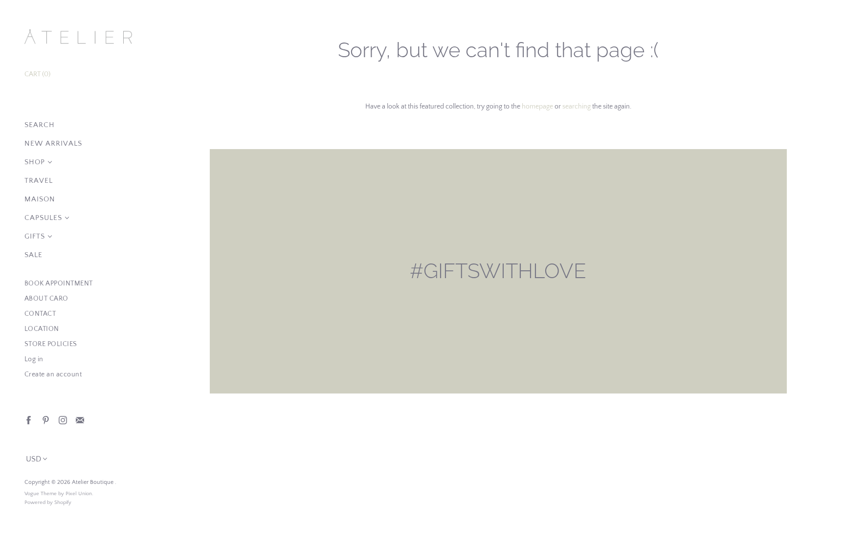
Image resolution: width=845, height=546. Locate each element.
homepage (537, 106)
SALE (33, 255)
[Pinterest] (45, 419)
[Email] (79, 419)
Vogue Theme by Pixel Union (58, 494)
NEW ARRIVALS (53, 143)
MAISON (39, 199)
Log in (34, 359)
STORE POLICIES (50, 344)
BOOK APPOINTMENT (58, 283)
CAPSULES (43, 218)
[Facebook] (28, 419)
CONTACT (40, 314)
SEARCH (39, 125)
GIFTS (34, 236)
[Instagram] (62, 419)
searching (576, 106)
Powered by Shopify (47, 502)
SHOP (34, 162)
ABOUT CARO (46, 299)
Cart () (37, 74)
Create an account (53, 374)
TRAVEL (38, 180)
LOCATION (41, 329)
